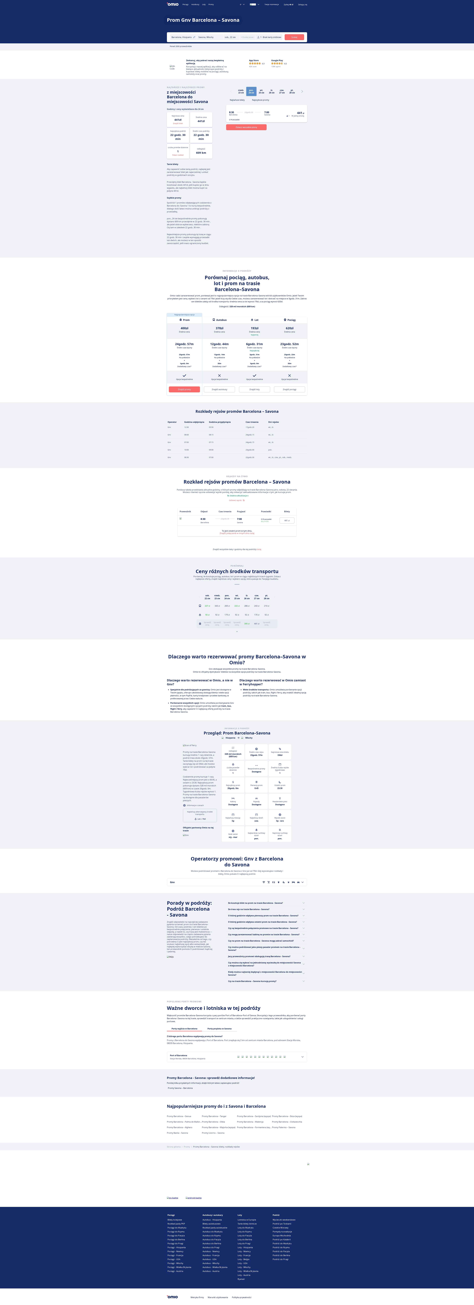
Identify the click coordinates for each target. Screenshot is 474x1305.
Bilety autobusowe (211, 1223)
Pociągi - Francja (175, 1255)
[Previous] (199, 597)
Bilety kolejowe (175, 1219)
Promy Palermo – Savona (283, 1127)
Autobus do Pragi (211, 1247)
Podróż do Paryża (281, 1251)
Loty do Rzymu (245, 1231)
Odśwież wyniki (235, 500)
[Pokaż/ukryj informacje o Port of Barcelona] (302, 1056)
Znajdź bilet (178, 123)
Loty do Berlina (245, 1239)
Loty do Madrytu (246, 1227)
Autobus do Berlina (212, 1243)
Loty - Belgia (243, 1259)
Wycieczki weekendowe (284, 1219)
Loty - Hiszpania (245, 1247)
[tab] (237, 99)
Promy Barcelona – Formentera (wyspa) (255, 1127)
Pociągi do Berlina (176, 1239)
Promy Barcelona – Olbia (213, 1121)
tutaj (259, 549)
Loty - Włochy (244, 1267)
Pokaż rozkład (178, 155)
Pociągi (185, 4)
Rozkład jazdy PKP (176, 1223)
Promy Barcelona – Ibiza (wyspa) (287, 1116)
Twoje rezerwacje (272, 4)
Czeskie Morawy (280, 1227)
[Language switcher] (255, 4)
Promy (211, 4)
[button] (231, 37)
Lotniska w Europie (247, 1219)
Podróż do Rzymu (281, 1247)
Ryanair (241, 1279)
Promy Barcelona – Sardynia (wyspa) (254, 1116)
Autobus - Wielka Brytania (215, 1267)
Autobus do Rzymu (212, 1235)
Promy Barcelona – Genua (179, 1116)
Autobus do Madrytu (213, 1231)
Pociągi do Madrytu (177, 1227)
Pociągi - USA (174, 1259)
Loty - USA (242, 1263)
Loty (204, 4)
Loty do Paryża (245, 1235)
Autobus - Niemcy (211, 1251)
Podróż (276, 1215)
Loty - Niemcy (244, 1251)
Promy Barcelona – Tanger (214, 1116)
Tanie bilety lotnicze (247, 1223)
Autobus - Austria (211, 1271)
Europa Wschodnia (282, 1235)
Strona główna (174, 1146)
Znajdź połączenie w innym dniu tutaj (237, 533)
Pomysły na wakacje (282, 1231)
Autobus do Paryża (212, 1239)
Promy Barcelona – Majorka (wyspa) (218, 1127)
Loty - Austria (244, 1275)
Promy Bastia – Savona (177, 1133)
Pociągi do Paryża (176, 1235)
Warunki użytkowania (218, 1297)
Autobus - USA (209, 1259)
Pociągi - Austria (175, 1271)
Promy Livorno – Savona (213, 1133)
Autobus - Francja (211, 1255)
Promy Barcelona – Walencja (250, 1121)
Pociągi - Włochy (175, 1263)
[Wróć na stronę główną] (175, 4)
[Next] (302, 91)
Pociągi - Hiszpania (177, 1247)
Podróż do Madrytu (282, 1243)
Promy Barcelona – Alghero (179, 1127)
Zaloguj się (302, 5)
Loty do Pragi (244, 1243)
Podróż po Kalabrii (282, 1239)
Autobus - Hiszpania (212, 1219)
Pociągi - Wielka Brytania (179, 1267)
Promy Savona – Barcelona (180, 1088)
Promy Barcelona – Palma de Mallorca (184, 1121)
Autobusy (195, 4)
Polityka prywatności (241, 1297)
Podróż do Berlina (281, 1255)
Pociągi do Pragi (175, 1243)
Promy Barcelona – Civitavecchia (287, 1121)
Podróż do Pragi (280, 1259)
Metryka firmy (197, 1297)
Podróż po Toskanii (282, 1223)
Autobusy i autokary (213, 1215)
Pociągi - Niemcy (175, 1251)
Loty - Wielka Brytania (248, 1271)
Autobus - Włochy (211, 1263)
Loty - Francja (244, 1255)
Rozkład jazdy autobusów (215, 1227)
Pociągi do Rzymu (176, 1231)
